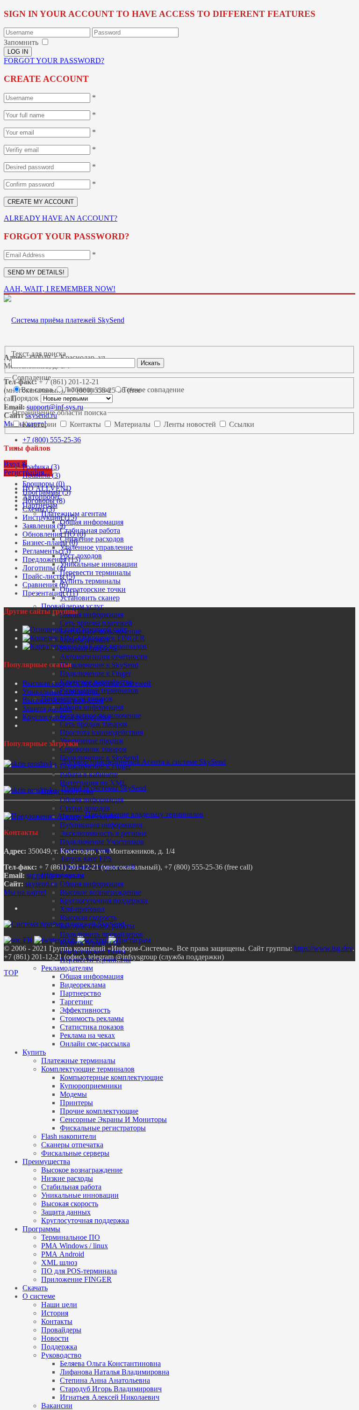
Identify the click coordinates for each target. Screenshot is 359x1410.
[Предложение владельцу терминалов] (42, 816)
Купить (34, 1052)
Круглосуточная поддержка (104, 901)
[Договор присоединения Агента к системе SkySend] (30, 764)
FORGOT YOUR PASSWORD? (54, 61)
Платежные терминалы (78, 1061)
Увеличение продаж (91, 741)
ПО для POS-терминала (79, 1271)
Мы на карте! (25, 892)
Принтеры (76, 1103)
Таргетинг (76, 1002)
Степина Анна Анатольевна (105, 1380)
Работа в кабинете (89, 774)
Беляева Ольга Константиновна (110, 1363)
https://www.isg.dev (323, 948)
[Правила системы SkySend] (30, 790)
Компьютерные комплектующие (111, 1077)
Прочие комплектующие (99, 1111)
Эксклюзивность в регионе (103, 833)
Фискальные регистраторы (103, 1128)
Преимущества (46, 1161)
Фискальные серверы (75, 1153)
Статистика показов (92, 1027)
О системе (38, 1296)
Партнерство (80, 993)
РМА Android (62, 1254)
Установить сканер (90, 598)
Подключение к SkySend (99, 665)
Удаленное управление (96, 547)
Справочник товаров (93, 749)
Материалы (133, 424)
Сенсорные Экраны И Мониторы (113, 1119)
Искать (150, 363)
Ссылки (241, 424)
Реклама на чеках (87, 1035)
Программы (41, 1229)
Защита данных (66, 1212)
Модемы (73, 1094)
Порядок (26, 398)
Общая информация (91, 522)
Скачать (35, 1288)
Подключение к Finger (95, 673)
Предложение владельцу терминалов (144, 814)
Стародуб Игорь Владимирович (111, 1389)
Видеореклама (83, 985)
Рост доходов (81, 556)
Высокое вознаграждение (100, 892)
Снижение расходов (92, 539)
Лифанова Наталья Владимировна (114, 1372)
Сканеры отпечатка (72, 1145)
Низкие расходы (67, 1178)
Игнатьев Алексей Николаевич (109, 1397)
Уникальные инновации (98, 564)
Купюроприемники (91, 1086)
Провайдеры (61, 1330)
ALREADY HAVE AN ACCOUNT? (60, 218)
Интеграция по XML (93, 783)
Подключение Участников (102, 842)
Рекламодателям (67, 968)
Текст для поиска (38, 354)
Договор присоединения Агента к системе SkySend (143, 762)
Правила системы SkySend (103, 788)
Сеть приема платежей (96, 623)
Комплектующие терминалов (88, 1069)
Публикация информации (101, 825)
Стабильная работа (90, 530)
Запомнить (21, 42)
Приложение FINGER (76, 1279)
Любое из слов (88, 390)
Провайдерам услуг (72, 606)
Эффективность (85, 1010)
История (54, 1313)
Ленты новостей (191, 424)
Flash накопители (68, 1136)
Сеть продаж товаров (94, 724)
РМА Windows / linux (74, 1246)
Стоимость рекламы (92, 1018)
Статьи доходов (85, 808)
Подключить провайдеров (101, 934)
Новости (55, 1338)
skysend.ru (41, 884)
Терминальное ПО (70, 1237)
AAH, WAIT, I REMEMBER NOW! (59, 289)
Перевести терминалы (95, 572)
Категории (40, 424)
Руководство (61, 1355)
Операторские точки (93, 589)
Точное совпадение (153, 390)
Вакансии (56, 1406)
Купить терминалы (90, 581)
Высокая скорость (88, 917)
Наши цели (59, 1305)
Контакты (56, 1321)
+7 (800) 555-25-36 (51, 440)
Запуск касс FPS (86, 859)
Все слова (37, 390)
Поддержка (59, 1347)
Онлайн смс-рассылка (95, 1044)
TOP (11, 973)
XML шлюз (59, 1262)
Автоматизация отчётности (103, 657)
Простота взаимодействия (101, 732)
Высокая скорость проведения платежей (86, 683)
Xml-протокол (82, 909)
